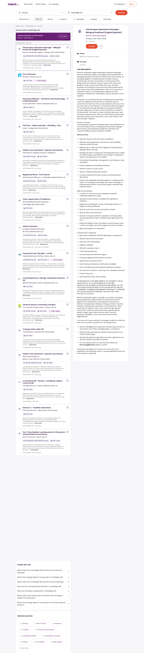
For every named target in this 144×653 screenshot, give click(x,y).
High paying (57, 642)
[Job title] (38, 13)
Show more (47, 65)
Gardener (57, 623)
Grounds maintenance (46, 630)
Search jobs (20, 26)
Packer (25, 642)
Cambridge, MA (30, 26)
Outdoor (26, 630)
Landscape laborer (29, 636)
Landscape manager (52, 636)
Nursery (25, 623)
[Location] (88, 13)
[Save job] (68, 47)
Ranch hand (41, 623)
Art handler (40, 642)
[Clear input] (62, 13)
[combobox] (40, 13)
